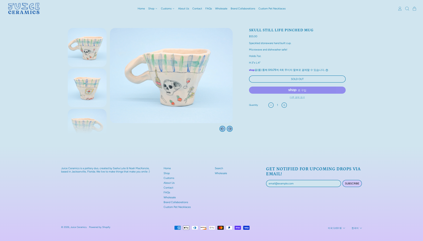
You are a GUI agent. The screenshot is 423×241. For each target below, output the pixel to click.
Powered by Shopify (99, 227)
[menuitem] (87, 47)
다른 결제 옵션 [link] (297, 97)
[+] (284, 105)
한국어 (355, 228)
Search (219, 168)
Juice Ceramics (78, 227)
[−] (271, 105)
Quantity (253, 105)
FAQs (208, 8)
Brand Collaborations (243, 8)
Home (141, 8)
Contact (197, 8)
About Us (183, 8)
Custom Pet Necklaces (272, 8)
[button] (407, 8)
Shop (167, 173)
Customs (169, 178)
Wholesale (221, 8)
